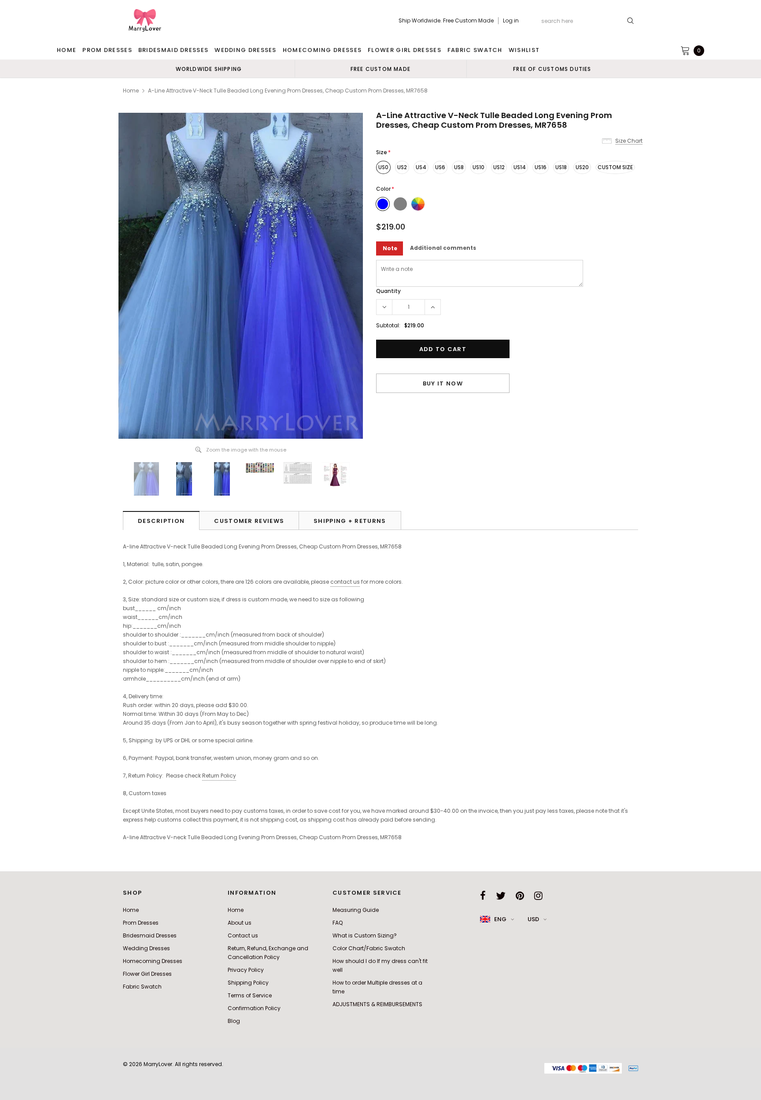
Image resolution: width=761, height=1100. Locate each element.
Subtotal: (388, 325)
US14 (519, 167)
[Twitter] (501, 895)
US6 (440, 167)
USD (533, 919)
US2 (402, 167)
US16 (541, 167)
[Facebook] (483, 895)
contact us (345, 581)
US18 (561, 167)
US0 (383, 167)
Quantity (388, 291)
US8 (459, 167)
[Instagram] (538, 895)
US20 (582, 167)
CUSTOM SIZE (615, 167)
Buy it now (443, 383)
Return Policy (219, 775)
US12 (499, 167)
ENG (500, 919)
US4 (421, 167)
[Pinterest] (520, 895)
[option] (209, 69)
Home (131, 90)
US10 (478, 167)
